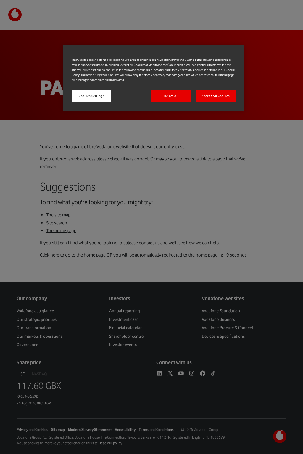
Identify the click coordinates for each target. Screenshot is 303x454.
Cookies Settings (91, 96)
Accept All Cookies (216, 96)
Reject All (171, 96)
